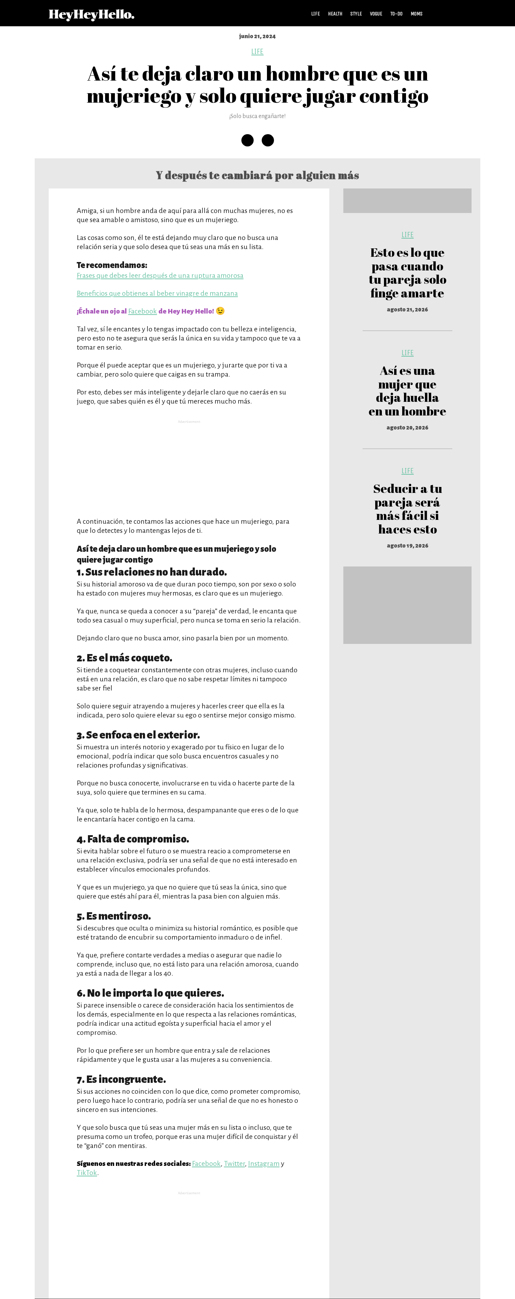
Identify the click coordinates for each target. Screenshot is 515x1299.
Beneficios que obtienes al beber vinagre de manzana (157, 293)
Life (315, 14)
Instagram (264, 1163)
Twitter (234, 1163)
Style (356, 14)
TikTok (87, 1172)
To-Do (396, 14)
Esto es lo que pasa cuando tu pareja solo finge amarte (407, 272)
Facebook (142, 311)
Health (335, 14)
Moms (417, 14)
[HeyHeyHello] (92, 17)
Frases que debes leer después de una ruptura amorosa (160, 275)
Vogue (376, 14)
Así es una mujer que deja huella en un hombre (407, 390)
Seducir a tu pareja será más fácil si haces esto (407, 508)
